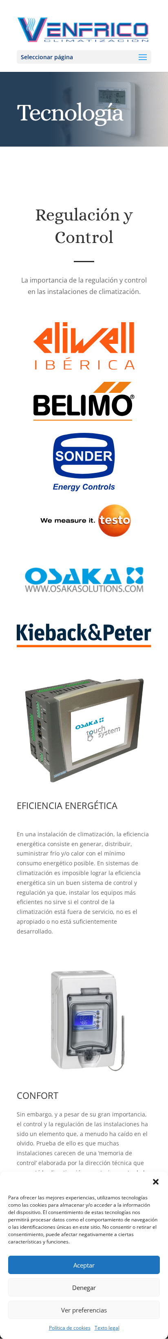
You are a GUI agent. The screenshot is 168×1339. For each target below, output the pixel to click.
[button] (156, 1182)
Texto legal (107, 1327)
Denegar (84, 1287)
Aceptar (84, 1265)
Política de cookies (70, 1327)
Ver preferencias (84, 1310)
